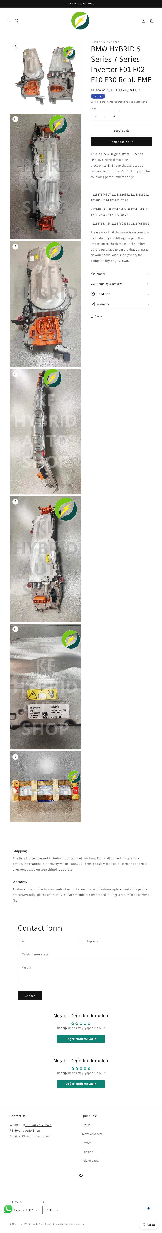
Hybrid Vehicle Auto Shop (31, 1224)
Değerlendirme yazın (81, 1039)
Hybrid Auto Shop (27, 1130)
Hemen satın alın (122, 142)
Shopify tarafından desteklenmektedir (64, 1224)
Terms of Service (92, 1134)
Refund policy (90, 1160)
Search (86, 1125)
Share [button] (98, 316)
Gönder (30, 996)
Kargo (110, 101)
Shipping (87, 1151)
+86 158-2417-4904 (38, 1125)
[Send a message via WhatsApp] (8, 1209)
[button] (8, 20)
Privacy (86, 1143)
